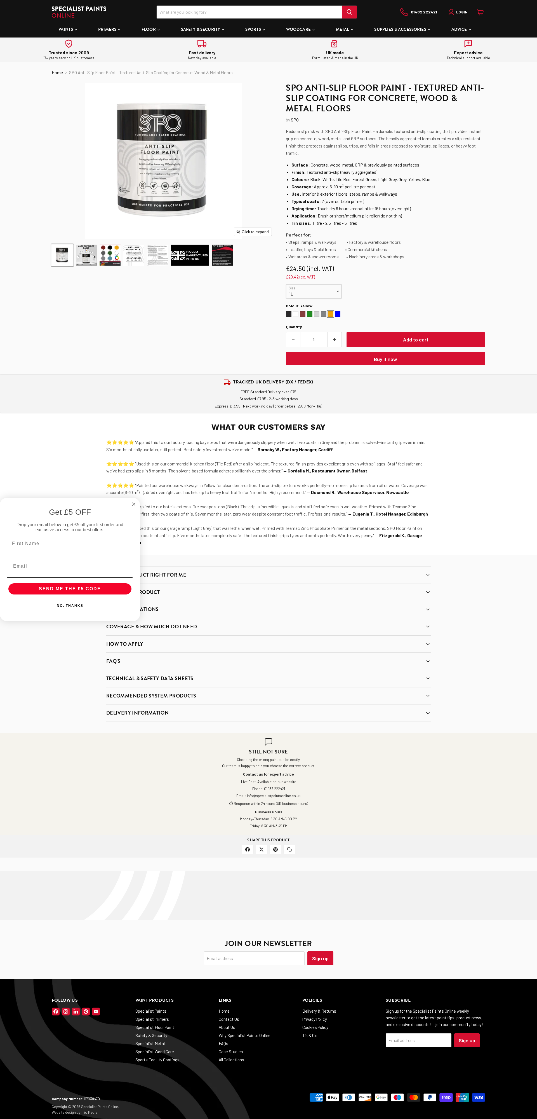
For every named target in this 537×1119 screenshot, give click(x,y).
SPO (295, 119)
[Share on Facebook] (247, 849)
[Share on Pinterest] (275, 849)
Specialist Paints (150, 1010)
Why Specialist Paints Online (244, 1035)
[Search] (349, 12)
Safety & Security (201, 29)
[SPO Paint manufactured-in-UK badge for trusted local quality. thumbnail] (189, 255)
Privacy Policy (314, 1019)
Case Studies (231, 1051)
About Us (227, 1027)
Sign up (320, 958)
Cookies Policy (315, 1027)
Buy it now (385, 359)
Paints (66, 29)
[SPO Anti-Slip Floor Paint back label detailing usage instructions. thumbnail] (158, 255)
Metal (343, 29)
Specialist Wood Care (154, 1051)
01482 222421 (274, 788)
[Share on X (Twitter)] (261, 849)
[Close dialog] (133, 504)
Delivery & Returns (319, 1010)
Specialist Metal (150, 1043)
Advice (459, 29)
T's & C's (309, 1035)
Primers (107, 29)
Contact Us (229, 1019)
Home (57, 72)
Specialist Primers (152, 1019)
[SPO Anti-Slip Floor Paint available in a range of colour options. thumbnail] (110, 255)
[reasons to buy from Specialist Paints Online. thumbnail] (222, 255)
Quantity (294, 327)
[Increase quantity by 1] (335, 339)
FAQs (223, 1043)
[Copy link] (289, 849)
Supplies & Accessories (400, 29)
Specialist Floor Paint (154, 1027)
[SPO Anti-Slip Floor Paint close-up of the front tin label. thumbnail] (134, 255)
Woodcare (299, 29)
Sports (253, 29)
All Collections (231, 1059)
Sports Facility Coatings (157, 1059)
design (70, 1112)
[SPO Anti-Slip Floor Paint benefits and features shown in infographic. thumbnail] (86, 255)
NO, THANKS (70, 606)
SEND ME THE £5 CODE (70, 588)
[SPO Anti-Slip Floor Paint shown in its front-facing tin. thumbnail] (62, 255)
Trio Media (89, 1112)
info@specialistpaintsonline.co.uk (274, 795)
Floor (149, 29)
